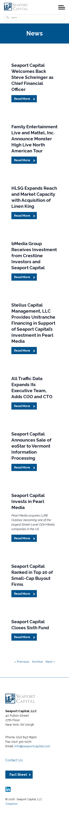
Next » (50, 661)
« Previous (21, 661)
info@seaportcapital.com (32, 746)
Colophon (11, 803)
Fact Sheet (18, 775)
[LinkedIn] (8, 789)
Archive (37, 661)
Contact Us (14, 760)
